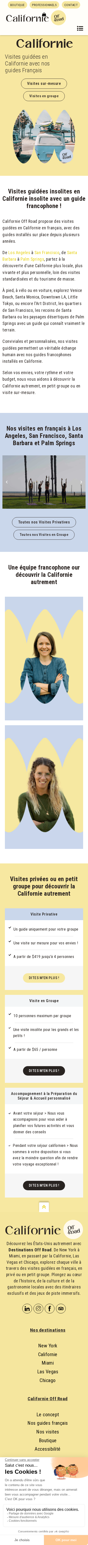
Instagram (38, 1308)
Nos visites (47, 1432)
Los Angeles (19, 252)
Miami (48, 1363)
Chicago (48, 1380)
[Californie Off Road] (36, 17)
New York (47, 1346)
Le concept (47, 1414)
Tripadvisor (61, 1308)
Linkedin (27, 1308)
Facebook (50, 1308)
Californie (47, 1354)
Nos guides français (47, 1423)
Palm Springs (32, 259)
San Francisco (47, 252)
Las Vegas (47, 1372)
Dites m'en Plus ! (44, 978)
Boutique (48, 1440)
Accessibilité (48, 1449)
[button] (7, 482)
